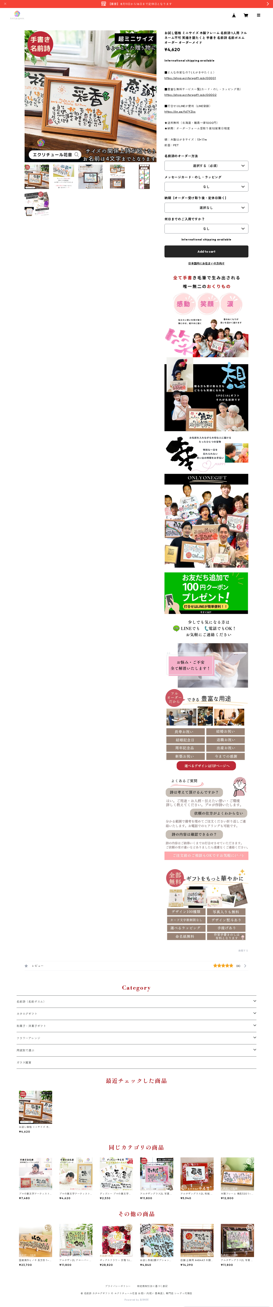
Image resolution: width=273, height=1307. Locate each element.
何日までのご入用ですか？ (184, 219)
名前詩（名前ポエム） (31, 1001)
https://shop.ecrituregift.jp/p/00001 (190, 78)
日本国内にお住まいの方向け (206, 263)
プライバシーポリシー (118, 1286)
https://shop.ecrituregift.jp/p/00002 (190, 95)
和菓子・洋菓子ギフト (31, 1026)
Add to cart (206, 251)
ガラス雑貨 (24, 1062)
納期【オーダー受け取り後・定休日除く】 (196, 198)
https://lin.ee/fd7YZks (180, 111)
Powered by (132, 1299)
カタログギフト (27, 1014)
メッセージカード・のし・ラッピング (193, 177)
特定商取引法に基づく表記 (152, 1286)
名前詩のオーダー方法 (181, 156)
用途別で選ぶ (25, 1050)
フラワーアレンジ (28, 1038)
